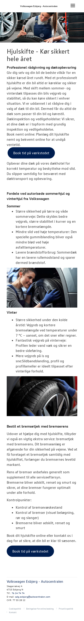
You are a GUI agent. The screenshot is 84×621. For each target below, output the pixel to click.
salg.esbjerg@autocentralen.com (32, 596)
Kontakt (13, 612)
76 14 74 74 (18, 593)
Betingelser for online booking (40, 608)
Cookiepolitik (15, 608)
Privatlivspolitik (66, 608)
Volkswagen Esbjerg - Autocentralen (39, 6)
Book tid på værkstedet (31, 153)
